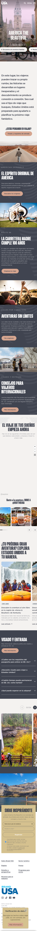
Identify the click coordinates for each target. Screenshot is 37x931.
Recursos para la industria (7, 877)
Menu (29, 3)
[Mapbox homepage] (4, 494)
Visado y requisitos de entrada (18, 134)
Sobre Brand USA (7, 861)
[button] (22, 707)
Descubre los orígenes (12, 194)
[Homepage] (4, 4)
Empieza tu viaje (10, 271)
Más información (15, 925)
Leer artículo (5, 624)
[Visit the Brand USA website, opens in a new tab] (10, 890)
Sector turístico (24, 861)
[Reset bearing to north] (35, 451)
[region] (18, 470)
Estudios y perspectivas (5, 871)
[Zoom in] (35, 446)
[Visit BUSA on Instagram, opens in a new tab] (2, 898)
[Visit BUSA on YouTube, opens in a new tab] (14, 898)
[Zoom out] (35, 449)
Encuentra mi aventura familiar (16, 49)
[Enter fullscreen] (35, 455)
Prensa (20, 865)
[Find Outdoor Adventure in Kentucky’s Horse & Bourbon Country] (16, 581)
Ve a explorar (9, 338)
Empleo (4, 865)
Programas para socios (24, 871)
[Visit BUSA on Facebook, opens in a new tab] (10, 898)
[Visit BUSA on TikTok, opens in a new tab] (6, 898)
